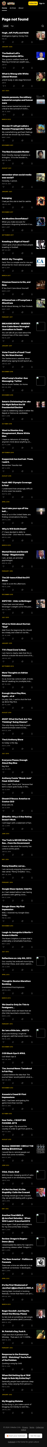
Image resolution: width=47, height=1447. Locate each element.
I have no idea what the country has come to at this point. (17, 847)
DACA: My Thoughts (12, 259)
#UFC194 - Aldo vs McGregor (16, 601)
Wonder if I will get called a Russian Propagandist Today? (17, 127)
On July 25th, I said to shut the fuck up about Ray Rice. (16, 700)
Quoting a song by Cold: (12, 1363)
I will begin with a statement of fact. (17, 823)
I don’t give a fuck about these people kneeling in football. (17, 245)
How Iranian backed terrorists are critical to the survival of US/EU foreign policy (16, 107)
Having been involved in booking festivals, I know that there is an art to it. (17, 1292)
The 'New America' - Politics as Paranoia (17, 1260)
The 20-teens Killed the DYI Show (16, 579)
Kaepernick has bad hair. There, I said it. (17, 460)
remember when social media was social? (16, 176)
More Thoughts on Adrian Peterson (15, 674)
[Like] (3, 42)
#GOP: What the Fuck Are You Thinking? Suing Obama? (17, 720)
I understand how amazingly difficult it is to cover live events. (17, 489)
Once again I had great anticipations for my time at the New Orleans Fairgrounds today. (17, 1225)
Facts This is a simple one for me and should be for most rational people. (17, 263)
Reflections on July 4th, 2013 (16, 958)
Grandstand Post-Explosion (13, 987)
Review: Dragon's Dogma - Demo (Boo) (15, 1240)
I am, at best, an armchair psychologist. (12, 559)
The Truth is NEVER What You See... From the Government (17, 841)
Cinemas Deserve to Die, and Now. (16, 283)
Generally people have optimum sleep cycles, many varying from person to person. (18, 1382)
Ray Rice (5, 766)
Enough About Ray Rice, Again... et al (14, 694)
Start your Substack (17, 1436)
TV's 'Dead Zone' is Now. (14, 650)
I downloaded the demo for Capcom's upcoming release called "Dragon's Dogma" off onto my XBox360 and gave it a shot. (17, 1246)
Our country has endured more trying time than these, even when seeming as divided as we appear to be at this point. (17, 962)
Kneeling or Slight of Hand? (15, 241)
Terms (31, 1427)
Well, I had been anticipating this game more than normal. (15, 1101)
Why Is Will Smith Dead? (14, 529)
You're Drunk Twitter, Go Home (15, 384)
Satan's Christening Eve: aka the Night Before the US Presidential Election (16, 404)
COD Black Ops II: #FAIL (13, 1053)
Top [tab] (12, 26)
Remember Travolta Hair (12, 465)
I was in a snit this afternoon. (14, 583)
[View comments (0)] (13, 42)
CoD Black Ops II (9, 1056)
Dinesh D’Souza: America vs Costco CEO (16, 800)
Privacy (25, 1427)
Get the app (35, 1436)
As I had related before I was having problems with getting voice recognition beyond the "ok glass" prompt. (17, 893)
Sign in (42, 3)
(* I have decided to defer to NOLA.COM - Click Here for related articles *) (16, 533)
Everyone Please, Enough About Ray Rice (14, 761)
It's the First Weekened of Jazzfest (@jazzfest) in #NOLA (18, 1286)
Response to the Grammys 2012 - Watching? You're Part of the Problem (16, 1357)
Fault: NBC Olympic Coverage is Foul (17, 484)
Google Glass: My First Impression (13, 908)
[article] (23, 37)
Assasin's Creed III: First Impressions (14, 1095)
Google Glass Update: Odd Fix (17, 889)
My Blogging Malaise (12, 1401)
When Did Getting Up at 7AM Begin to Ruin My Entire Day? (16, 1376)
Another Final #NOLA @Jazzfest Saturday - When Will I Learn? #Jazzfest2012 (16, 1218)
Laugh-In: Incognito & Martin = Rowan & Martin (17, 933)
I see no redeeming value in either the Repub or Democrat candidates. (17, 411)
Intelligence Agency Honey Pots (15, 36)
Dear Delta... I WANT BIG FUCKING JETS (14, 1121)
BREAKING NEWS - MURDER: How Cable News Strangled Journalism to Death (16, 326)
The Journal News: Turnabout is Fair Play (17, 1070)
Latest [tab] (5, 26)
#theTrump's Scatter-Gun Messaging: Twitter (15, 379)
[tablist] (8, 26)
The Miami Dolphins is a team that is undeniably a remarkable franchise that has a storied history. (17, 939)
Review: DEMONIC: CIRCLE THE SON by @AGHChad (18, 1147)
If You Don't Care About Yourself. (15, 288)
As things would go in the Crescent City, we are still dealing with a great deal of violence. (17, 1196)
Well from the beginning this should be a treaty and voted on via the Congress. (17, 631)
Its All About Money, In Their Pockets (17, 306)
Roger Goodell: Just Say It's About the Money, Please (15, 1312)
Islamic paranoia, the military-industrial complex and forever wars (17, 100)
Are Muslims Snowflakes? (15, 218)
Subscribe (33, 3)
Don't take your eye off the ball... (15, 509)
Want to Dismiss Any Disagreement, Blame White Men (16, 433)
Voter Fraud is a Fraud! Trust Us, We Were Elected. (16, 353)
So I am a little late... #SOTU (15, 1030)
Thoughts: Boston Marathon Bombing (16, 982)
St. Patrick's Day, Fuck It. (14, 1331)
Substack (11, 1442)
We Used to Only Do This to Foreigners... (15, 1006)
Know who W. (7, 805)
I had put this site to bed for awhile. (16, 201)
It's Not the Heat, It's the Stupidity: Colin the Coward (16, 1191)
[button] (4, 8)
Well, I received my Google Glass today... (15, 913)
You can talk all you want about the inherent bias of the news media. (16, 333)
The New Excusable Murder (15, 152)
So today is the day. (10, 743)
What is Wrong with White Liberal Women (15, 75)
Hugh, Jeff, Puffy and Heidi (15, 33)
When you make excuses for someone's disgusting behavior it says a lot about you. (18, 223)
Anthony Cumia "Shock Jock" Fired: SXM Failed (17, 779)
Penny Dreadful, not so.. (14, 866)
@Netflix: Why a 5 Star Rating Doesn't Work (17, 818)
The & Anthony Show (12, 739)
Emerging (7, 198)
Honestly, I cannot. (9, 181)
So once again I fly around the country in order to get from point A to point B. (17, 1127)
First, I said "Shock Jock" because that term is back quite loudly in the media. (17, 785)
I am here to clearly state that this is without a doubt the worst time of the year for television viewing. (17, 654)
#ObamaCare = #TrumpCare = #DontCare (17, 301)
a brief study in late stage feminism (16, 80)
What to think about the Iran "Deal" (16, 625)
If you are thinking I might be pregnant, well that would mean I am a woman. (17, 1034)
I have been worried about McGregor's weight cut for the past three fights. (16, 605)
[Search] (42, 26)
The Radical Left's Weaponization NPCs (13, 54)
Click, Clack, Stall (10, 1172)
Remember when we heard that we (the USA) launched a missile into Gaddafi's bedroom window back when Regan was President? (16, 1011)
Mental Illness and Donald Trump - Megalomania (15, 553)
